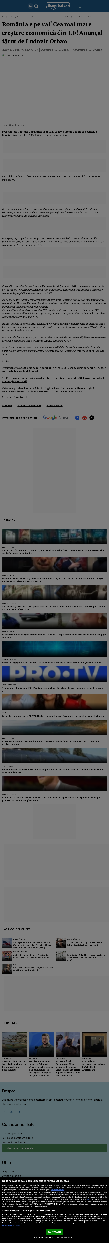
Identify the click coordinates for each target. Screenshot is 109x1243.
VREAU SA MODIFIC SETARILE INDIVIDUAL (53, 1237)
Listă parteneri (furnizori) (11, 1225)
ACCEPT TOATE (54, 1232)
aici (88, 1199)
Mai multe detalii (57, 1190)
